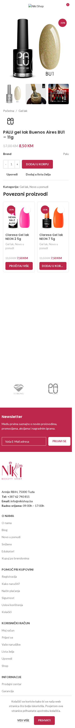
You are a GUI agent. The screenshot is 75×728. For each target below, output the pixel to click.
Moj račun (8, 630)
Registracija (9, 576)
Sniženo (7, 544)
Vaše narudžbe (11, 644)
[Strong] (19, 389)
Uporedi (7, 658)
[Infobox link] (36, 422)
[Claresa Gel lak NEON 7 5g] (53, 217)
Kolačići (7, 612)
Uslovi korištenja (12, 605)
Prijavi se (7, 637)
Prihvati (44, 720)
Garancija (8, 691)
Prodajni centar (11, 684)
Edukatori (8, 551)
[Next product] (66, 110)
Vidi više (23, 720)
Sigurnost (8, 598)
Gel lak (23, 110)
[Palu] (53, 389)
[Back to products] (61, 110)
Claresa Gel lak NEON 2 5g (17, 237)
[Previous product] (56, 110)
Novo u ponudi (39, 186)
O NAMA (8, 516)
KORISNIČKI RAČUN (16, 623)
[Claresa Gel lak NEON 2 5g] (19, 217)
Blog (5, 530)
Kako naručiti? (11, 584)
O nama (7, 523)
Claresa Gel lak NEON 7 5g (51, 237)
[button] (53, 266)
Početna (8, 110)
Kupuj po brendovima (15, 558)
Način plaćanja (11, 591)
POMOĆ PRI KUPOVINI (18, 569)
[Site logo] (36, 6)
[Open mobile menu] (5, 6)
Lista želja (8, 651)
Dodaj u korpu (37, 164)
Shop (5, 666)
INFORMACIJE (11, 677)
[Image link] (12, 470)
